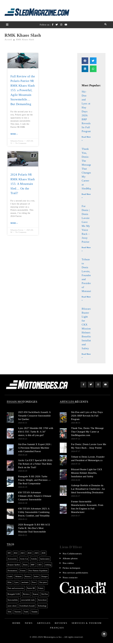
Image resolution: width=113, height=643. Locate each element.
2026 (43, 553)
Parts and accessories (16, 588)
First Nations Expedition (38, 571)
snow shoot (12, 606)
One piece (43, 582)
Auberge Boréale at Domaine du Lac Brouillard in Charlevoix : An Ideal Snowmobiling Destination (88, 489)
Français (57, 628)
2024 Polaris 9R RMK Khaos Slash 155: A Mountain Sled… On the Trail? (22, 184)
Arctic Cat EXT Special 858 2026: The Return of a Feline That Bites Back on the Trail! (35, 464)
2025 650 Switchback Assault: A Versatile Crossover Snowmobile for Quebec (34, 415)
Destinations (12, 571)
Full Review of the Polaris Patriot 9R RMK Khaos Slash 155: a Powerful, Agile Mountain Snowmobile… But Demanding (22, 90)
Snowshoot (42, 600)
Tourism (17, 612)
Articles (34, 559)
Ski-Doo (44, 594)
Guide (10, 576)
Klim (9, 582)
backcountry (45, 559)
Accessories (12, 559)
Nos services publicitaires (75, 573)
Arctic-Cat (24, 559)
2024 (29, 553)
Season (35, 594)
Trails (26, 612)
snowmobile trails (28, 600)
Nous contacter (70, 577)
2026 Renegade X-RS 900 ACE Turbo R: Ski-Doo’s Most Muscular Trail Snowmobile (34, 528)
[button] (85, 60)
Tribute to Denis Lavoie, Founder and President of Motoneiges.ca (90, 275)
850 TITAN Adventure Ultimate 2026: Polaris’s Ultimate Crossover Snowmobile (34, 496)
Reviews (26, 594)
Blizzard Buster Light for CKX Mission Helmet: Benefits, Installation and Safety (88, 328)
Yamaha (34, 612)
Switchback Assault (27, 606)
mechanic (25, 582)
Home (16, 623)
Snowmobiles (13, 600)
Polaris (40, 588)
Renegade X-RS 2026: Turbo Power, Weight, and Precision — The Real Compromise (34, 480)
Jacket (36, 576)
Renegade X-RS (14, 594)
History (28, 576)
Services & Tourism (87, 623)
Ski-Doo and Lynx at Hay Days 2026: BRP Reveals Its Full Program (86, 111)
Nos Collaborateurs (72, 553)
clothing (48, 565)
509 (9, 553)
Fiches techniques (71, 568)
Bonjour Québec (14, 565)
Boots (25, 565)
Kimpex (45, 576)
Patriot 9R (31, 588)
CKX (40, 565)
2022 (16, 553)
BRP (33, 565)
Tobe (9, 612)
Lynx (16, 582)
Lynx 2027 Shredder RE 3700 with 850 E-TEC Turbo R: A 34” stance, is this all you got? (35, 431)
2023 (22, 553)
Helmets (18, 576)
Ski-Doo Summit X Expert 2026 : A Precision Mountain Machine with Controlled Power (35, 448)
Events (22, 571)
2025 (36, 553)
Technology (42, 606)
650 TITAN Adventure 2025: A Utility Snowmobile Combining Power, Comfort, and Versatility (34, 512)
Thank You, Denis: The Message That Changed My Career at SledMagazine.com (87, 431)
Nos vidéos (68, 563)
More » (14, 134)
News (34, 582)
